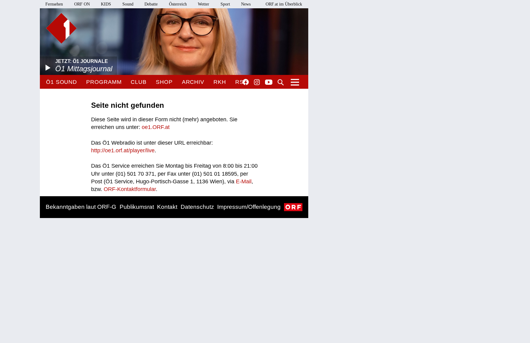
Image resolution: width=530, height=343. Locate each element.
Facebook (246, 82)
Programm (103, 82)
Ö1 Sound (61, 82)
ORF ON (82, 4)
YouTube (268, 83)
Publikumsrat (137, 207)
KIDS (106, 4)
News (246, 4)
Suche (281, 82)
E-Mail (244, 181)
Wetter (203, 4)
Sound (127, 4)
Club (139, 82)
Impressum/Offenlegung (249, 207)
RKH (219, 82)
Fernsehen (54, 4)
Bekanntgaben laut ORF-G (81, 207)
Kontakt (167, 207)
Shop (164, 82)
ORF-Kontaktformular (130, 189)
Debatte (151, 4)
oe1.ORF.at (156, 127)
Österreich (178, 4)
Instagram (257, 82)
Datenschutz (197, 207)
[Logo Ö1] (61, 28)
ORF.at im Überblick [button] (284, 4)
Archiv (193, 82)
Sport (225, 4)
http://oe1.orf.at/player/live (123, 150)
